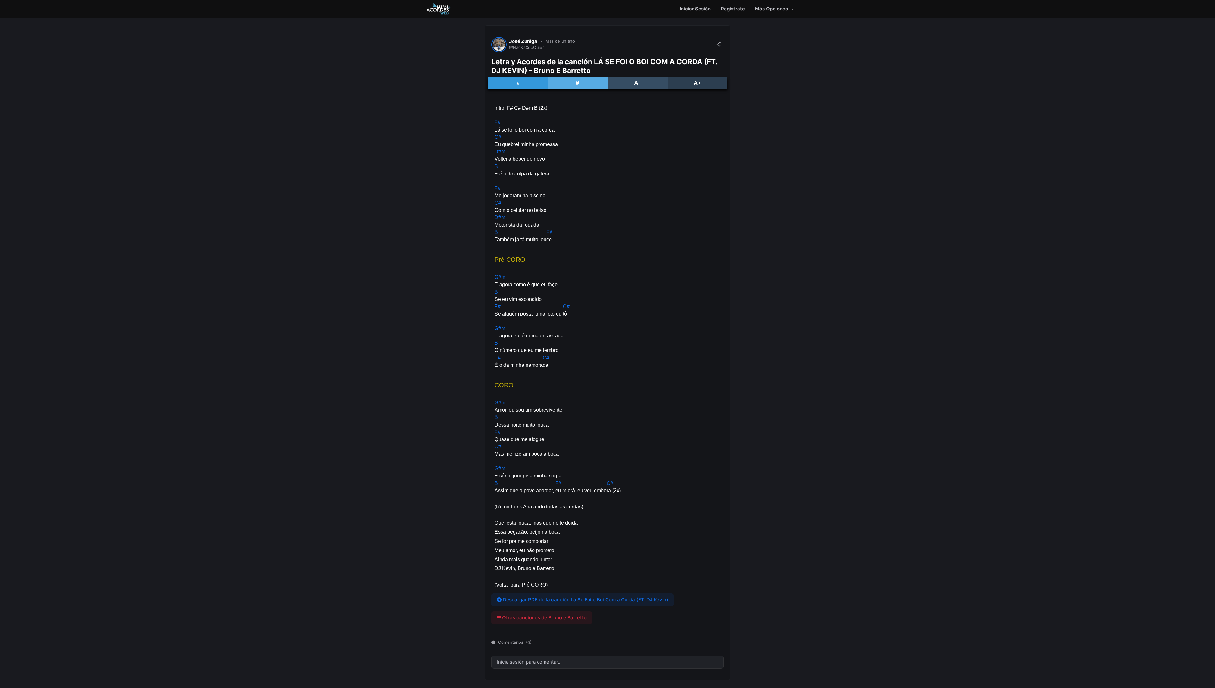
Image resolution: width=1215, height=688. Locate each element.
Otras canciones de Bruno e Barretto (544, 618)
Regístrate (733, 9)
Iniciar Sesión (695, 9)
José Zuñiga (523, 41)
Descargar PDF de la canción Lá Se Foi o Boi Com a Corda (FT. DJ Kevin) (585, 600)
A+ (697, 83)
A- (637, 83)
